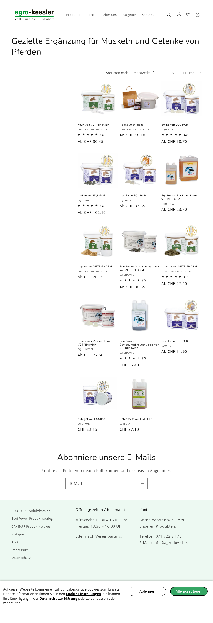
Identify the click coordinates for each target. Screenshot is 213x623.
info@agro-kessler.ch (173, 542)
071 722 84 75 (169, 536)
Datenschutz (21, 558)
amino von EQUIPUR (174, 125)
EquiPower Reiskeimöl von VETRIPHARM (179, 197)
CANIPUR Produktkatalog (30, 526)
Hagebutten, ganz (132, 125)
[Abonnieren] (142, 483)
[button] (91, 15)
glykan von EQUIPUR (92, 195)
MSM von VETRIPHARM (93, 125)
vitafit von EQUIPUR (174, 341)
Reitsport (18, 534)
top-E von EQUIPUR (133, 195)
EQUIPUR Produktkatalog (31, 511)
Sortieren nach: (117, 73)
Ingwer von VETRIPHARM (95, 266)
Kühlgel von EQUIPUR (92, 419)
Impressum (20, 550)
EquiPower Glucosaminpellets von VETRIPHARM (139, 268)
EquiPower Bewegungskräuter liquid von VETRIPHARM (139, 345)
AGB (14, 542)
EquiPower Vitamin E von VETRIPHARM (94, 343)
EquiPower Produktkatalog (32, 518)
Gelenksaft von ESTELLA (136, 419)
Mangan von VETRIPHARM (179, 266)
